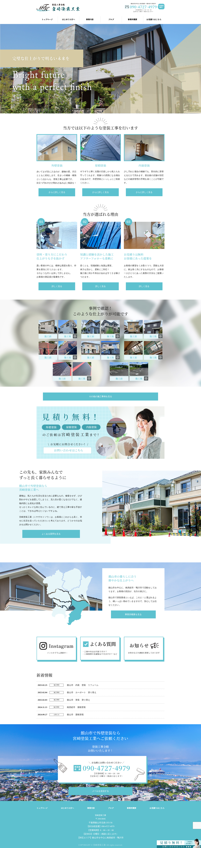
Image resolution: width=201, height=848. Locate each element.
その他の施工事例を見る (100, 396)
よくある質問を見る (51, 534)
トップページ (47, 19)
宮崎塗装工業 (100, 815)
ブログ (111, 19)
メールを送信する (100, 791)
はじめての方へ (68, 19)
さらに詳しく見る (57, 192)
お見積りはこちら (153, 19)
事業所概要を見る (133, 614)
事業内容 (90, 19)
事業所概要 (132, 19)
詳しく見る (57, 286)
